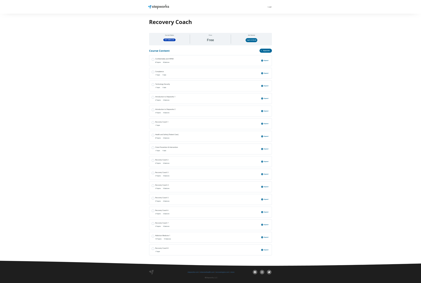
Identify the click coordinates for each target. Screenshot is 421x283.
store (232, 272)
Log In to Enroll (251, 40)
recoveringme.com (222, 272)
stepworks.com (193, 272)
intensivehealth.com (207, 272)
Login (270, 7)
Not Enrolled (169, 40)
